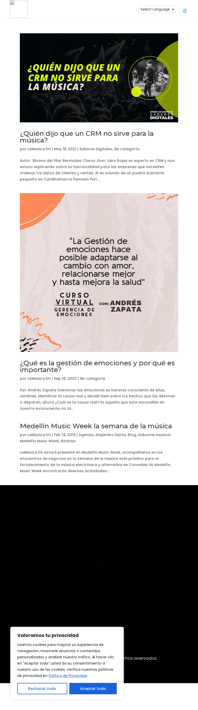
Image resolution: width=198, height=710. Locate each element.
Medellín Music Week (39, 441)
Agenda (86, 434)
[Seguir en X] (140, 606)
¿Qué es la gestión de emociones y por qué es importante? (97, 366)
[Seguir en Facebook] (74, 606)
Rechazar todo (42, 688)
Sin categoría (126, 149)
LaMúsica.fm (39, 149)
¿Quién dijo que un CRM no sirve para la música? (87, 136)
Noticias (68, 441)
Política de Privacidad (68, 675)
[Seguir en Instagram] (58, 606)
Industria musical (154, 434)
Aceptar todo (93, 688)
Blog (132, 434)
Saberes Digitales (95, 149)
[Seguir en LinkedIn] (91, 606)
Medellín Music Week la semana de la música (96, 426)
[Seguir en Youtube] (107, 606)
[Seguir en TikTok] (124, 606)
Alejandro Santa (110, 434)
